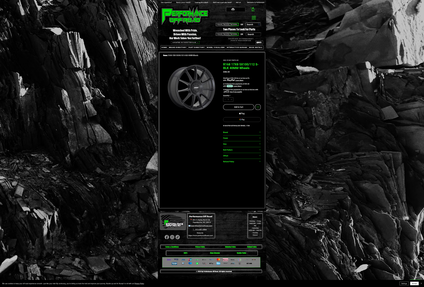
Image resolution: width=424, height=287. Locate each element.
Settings (404, 283)
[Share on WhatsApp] (233, 169)
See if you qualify (236, 92)
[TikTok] (177, 237)
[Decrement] (224, 99)
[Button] (258, 57)
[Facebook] (167, 237)
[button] (253, 9)
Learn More (239, 80)
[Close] (421, 283)
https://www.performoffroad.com (200, 235)
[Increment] (231, 99)
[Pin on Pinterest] (228, 169)
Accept (414, 283)
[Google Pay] (242, 119)
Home (165, 55)
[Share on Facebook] (224, 169)
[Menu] (253, 17)
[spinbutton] (228, 99)
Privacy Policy (139, 283)
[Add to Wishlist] (258, 107)
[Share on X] (237, 169)
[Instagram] (172, 237)
